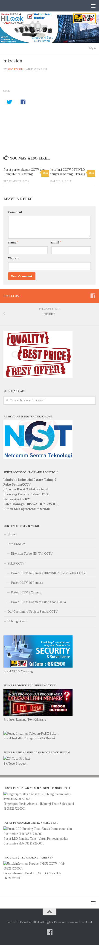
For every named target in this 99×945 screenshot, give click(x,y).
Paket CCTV (16, 563)
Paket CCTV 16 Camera (27, 583)
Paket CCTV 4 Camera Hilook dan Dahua (38, 602)
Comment (15, 212)
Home (12, 534)
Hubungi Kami (17, 621)
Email (56, 242)
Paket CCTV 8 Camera (26, 592)
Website (13, 258)
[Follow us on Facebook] (93, 296)
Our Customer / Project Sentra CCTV (33, 611)
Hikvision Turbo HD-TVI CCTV (31, 553)
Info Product (16, 544)
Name (13, 242)
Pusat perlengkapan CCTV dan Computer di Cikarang (24, 172)
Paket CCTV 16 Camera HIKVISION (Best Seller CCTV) (49, 573)
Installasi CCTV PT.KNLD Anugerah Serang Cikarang (67, 172)
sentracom (15, 69)
